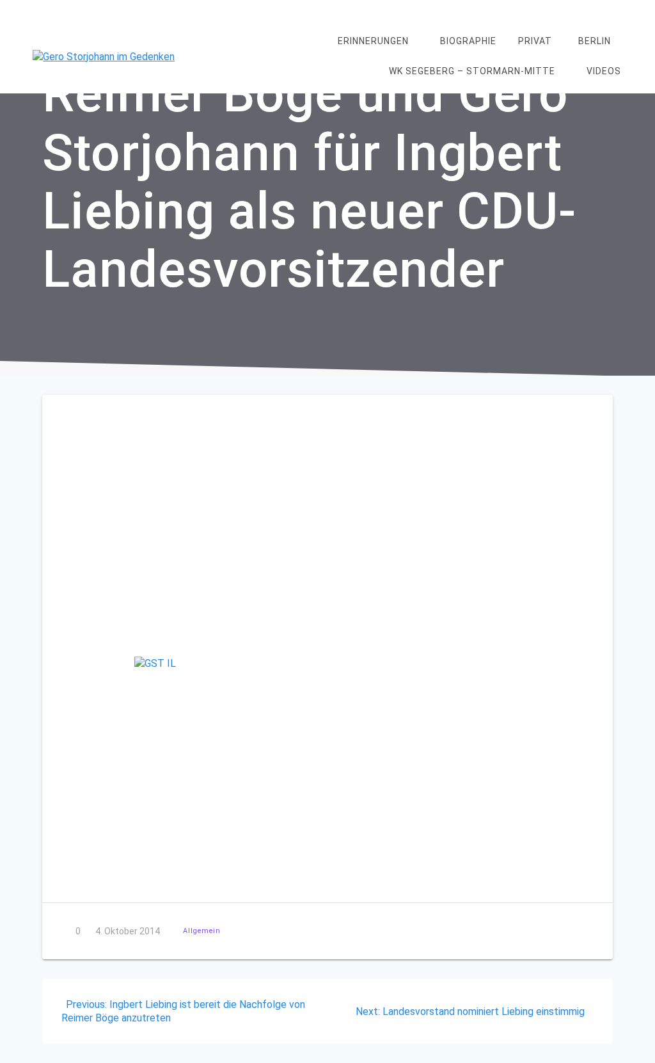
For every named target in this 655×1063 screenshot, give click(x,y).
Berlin (594, 41)
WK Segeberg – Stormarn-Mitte (472, 71)
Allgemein (202, 931)
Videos (604, 71)
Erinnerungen (373, 41)
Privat (535, 41)
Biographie (468, 41)
